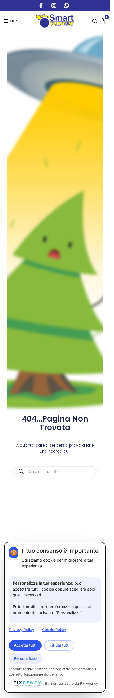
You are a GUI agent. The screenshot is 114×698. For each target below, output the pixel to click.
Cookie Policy (54, 629)
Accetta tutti (25, 645)
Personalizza (26, 658)
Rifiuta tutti (59, 645)
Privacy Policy (21, 629)
